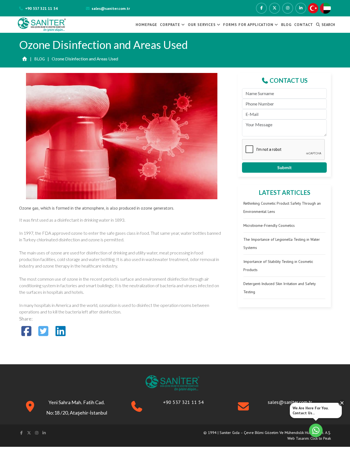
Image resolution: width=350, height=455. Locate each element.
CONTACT (303, 24)
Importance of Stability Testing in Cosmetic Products (278, 265)
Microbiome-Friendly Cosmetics (269, 225)
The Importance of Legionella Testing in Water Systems (281, 243)
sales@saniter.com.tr (111, 8)
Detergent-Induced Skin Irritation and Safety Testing (279, 287)
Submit (284, 167)
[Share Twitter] (43, 331)
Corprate (170, 24)
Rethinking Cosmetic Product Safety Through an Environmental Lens (282, 207)
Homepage (146, 24)
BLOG (286, 24)
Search (327, 24)
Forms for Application (248, 24)
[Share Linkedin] (60, 331)
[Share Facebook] (26, 331)
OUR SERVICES (202, 24)
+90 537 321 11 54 (41, 8)
